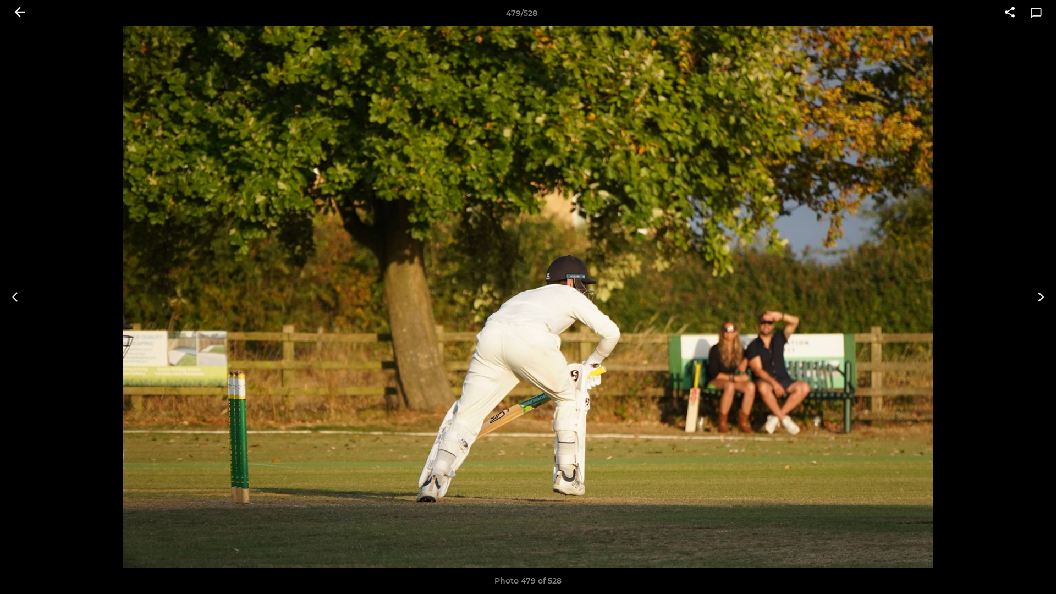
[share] (1009, 13)
